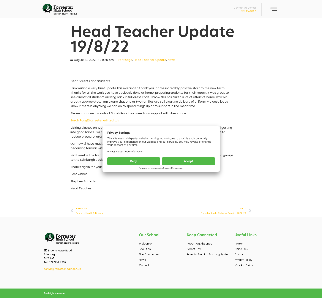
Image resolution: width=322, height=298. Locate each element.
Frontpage (124, 60)
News (171, 60)
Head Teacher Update (150, 60)
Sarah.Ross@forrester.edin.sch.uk (94, 120)
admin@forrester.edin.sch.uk (62, 269)
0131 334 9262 (248, 11)
